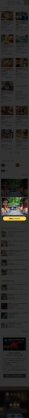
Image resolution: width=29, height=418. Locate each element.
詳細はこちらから (14, 218)
